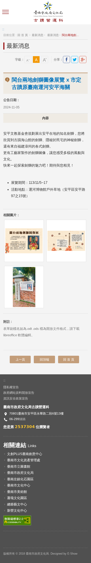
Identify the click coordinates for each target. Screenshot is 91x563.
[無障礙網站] (17, 520)
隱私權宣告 (11, 387)
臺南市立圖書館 (18, 466)
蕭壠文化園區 (17, 498)
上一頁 (20, 359)
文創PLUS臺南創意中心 (24, 454)
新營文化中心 (17, 510)
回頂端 (44, 359)
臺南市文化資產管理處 (23, 460)
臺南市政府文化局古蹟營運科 (48, 12)
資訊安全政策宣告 (15, 398)
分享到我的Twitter (74, 59)
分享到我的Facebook (66, 59)
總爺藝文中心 (17, 504)
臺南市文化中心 (18, 485)
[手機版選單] (6, 12)
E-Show (72, 553)
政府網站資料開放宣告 (18, 392)
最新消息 (37, 35)
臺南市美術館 (17, 492)
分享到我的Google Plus (82, 59)
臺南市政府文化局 (20, 473)
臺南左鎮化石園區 (20, 479)
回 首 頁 (22, 35)
